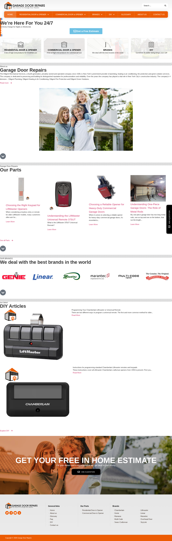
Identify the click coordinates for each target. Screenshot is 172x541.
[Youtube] (15, 513)
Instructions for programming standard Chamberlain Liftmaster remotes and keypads (105, 367)
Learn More (10, 229)
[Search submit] (165, 6)
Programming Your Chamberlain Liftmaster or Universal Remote (96, 310)
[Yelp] (19, 513)
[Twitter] (7, 513)
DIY (151, 50)
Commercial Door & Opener (64, 50)
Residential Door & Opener (20, 50)
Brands (107, 50)
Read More (76, 315)
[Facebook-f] (11, 513)
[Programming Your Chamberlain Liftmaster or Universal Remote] (36, 337)
